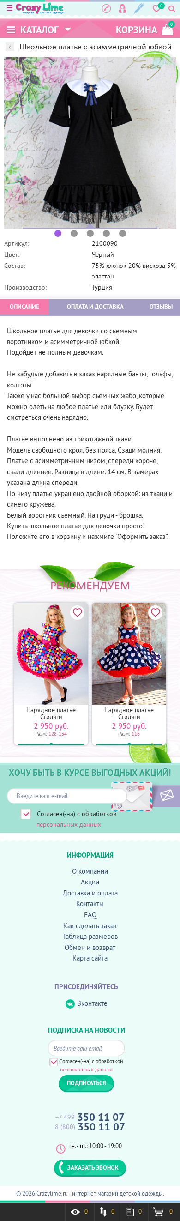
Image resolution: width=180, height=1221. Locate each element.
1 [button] (57, 233)
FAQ (90, 914)
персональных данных (68, 824)
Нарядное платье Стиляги (51, 713)
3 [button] (90, 233)
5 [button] (122, 233)
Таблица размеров (90, 936)
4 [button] (106, 233)
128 (52, 734)
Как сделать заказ (90, 925)
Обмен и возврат (90, 947)
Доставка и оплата (90, 893)
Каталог (38, 30)
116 (136, 734)
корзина (144, 29)
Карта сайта (90, 958)
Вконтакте (92, 1003)
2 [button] (74, 233)
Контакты (90, 903)
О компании (90, 871)
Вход (122, 8)
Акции (90, 881)
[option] (90, 143)
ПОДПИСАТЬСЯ (151, 796)
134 (63, 734)
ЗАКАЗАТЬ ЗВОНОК (93, 1167)
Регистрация (139, 8)
